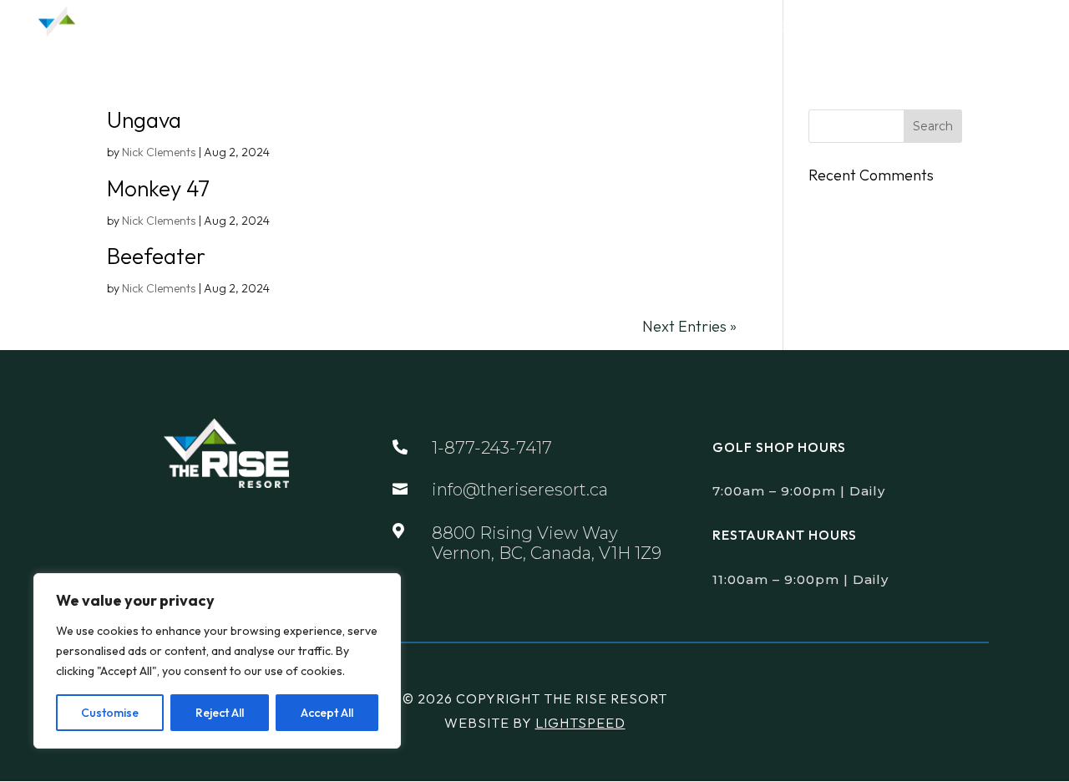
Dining (517, 27)
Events (601, 27)
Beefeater (156, 256)
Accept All (327, 712)
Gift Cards (904, 27)
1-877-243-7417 (492, 448)
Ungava (144, 120)
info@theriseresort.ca (520, 490)
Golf (441, 27)
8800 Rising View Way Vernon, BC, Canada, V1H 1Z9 (546, 543)
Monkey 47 (158, 188)
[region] (217, 661)
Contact (995, 27)
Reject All (219, 712)
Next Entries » (689, 326)
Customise (110, 712)
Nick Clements (158, 152)
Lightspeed (580, 722)
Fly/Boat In (807, 27)
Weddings (698, 27)
